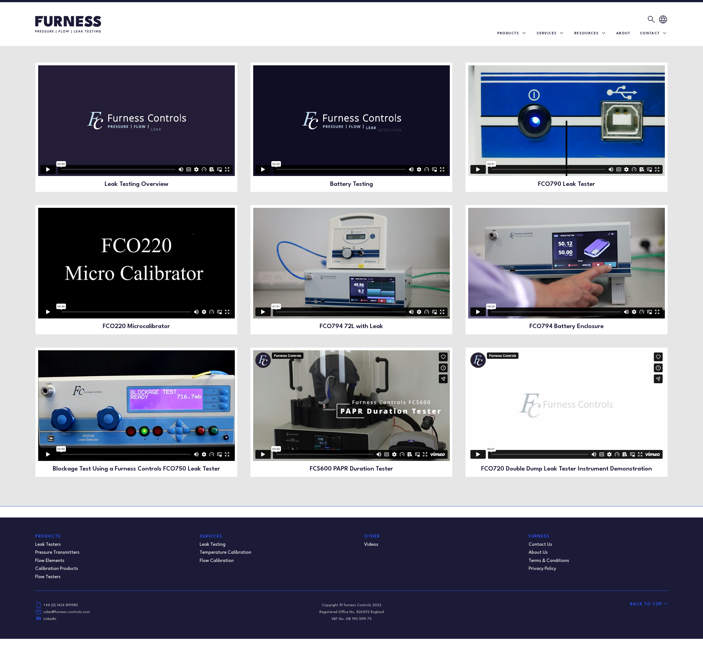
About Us (538, 552)
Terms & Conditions (549, 560)
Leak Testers (48, 544)
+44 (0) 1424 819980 (60, 605)
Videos (371, 544)
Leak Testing (212, 544)
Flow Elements (49, 560)
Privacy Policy (542, 568)
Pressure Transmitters (57, 552)
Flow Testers (47, 577)
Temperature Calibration (225, 552)
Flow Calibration (217, 560)
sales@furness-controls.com (66, 612)
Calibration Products (56, 568)
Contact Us (540, 544)
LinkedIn (49, 619)
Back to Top (646, 604)
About (623, 33)
